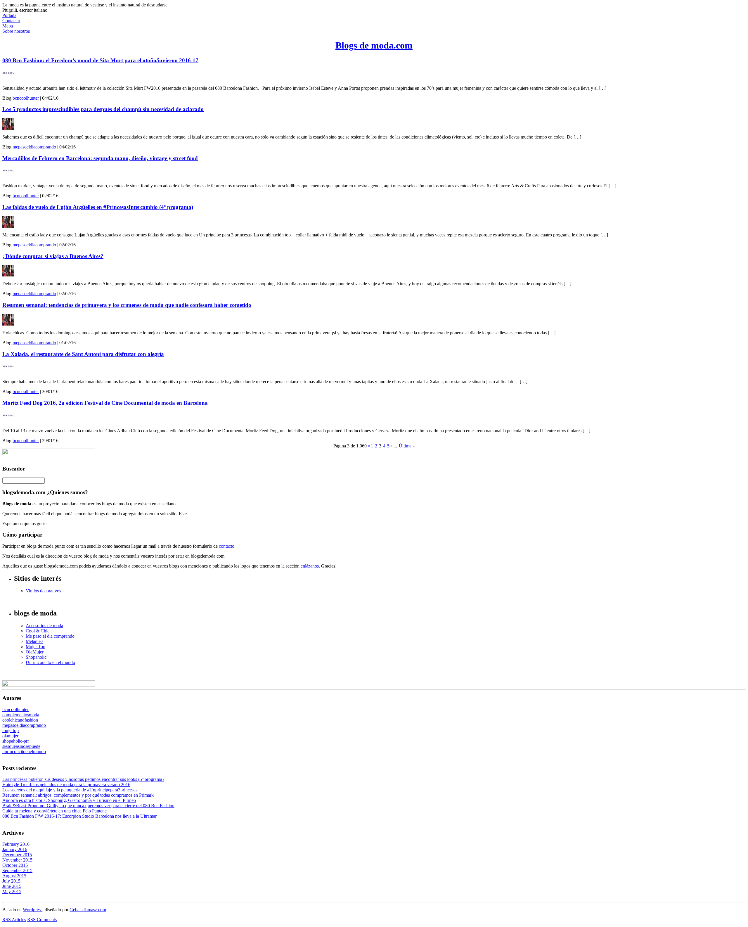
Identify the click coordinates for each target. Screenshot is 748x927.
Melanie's (34, 641)
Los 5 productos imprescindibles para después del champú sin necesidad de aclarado (103, 109)
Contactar (11, 20)
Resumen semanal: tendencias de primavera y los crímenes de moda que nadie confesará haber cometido (126, 305)
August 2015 (14, 875)
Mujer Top (35, 646)
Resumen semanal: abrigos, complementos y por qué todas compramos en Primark (78, 795)
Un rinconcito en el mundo (50, 662)
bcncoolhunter (26, 98)
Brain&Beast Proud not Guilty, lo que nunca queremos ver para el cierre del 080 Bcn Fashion (88, 805)
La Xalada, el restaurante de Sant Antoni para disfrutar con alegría (83, 354)
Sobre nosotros (16, 31)
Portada (9, 15)
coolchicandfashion (20, 719)
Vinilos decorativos (43, 590)
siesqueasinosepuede (21, 746)
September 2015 (17, 870)
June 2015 (11, 886)
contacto (226, 546)
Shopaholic (36, 657)
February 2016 (16, 844)
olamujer (10, 735)
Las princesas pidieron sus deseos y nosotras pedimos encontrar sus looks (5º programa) (83, 779)
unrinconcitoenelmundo (24, 751)
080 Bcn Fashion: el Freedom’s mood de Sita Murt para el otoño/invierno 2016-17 (100, 60)
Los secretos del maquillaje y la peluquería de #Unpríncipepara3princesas (69, 789)
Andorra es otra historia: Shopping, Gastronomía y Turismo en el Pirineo (69, 800)
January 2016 (14, 849)
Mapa (7, 25)
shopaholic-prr (15, 741)
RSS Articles (14, 919)
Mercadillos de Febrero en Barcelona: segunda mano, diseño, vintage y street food (100, 158)
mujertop (10, 730)
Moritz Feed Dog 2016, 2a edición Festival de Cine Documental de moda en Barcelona (105, 403)
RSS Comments (42, 919)
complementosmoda (20, 714)
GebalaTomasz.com (88, 909)
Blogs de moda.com (374, 45)
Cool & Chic (37, 630)
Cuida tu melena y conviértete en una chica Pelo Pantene (54, 810)
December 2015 (17, 854)
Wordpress (32, 909)
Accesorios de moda (44, 625)
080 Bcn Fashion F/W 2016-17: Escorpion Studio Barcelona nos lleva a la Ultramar (79, 816)
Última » (407, 445)
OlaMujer (35, 651)
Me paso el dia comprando (50, 636)
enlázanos (310, 565)
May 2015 (11, 891)
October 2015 (15, 865)
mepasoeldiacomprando (34, 146)
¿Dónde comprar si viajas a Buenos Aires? (52, 256)
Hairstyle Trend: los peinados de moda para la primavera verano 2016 (66, 784)
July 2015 (11, 880)
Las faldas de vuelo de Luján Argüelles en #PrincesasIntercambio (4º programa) (97, 207)
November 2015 (17, 859)
